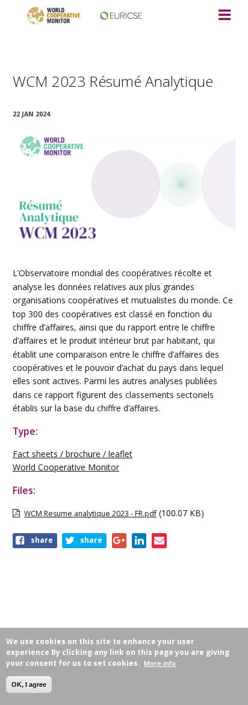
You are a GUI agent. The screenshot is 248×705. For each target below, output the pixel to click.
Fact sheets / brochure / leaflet (72, 454)
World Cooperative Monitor (66, 467)
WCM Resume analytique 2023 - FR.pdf (90, 513)
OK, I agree (28, 684)
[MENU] (224, 15)
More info (160, 663)
